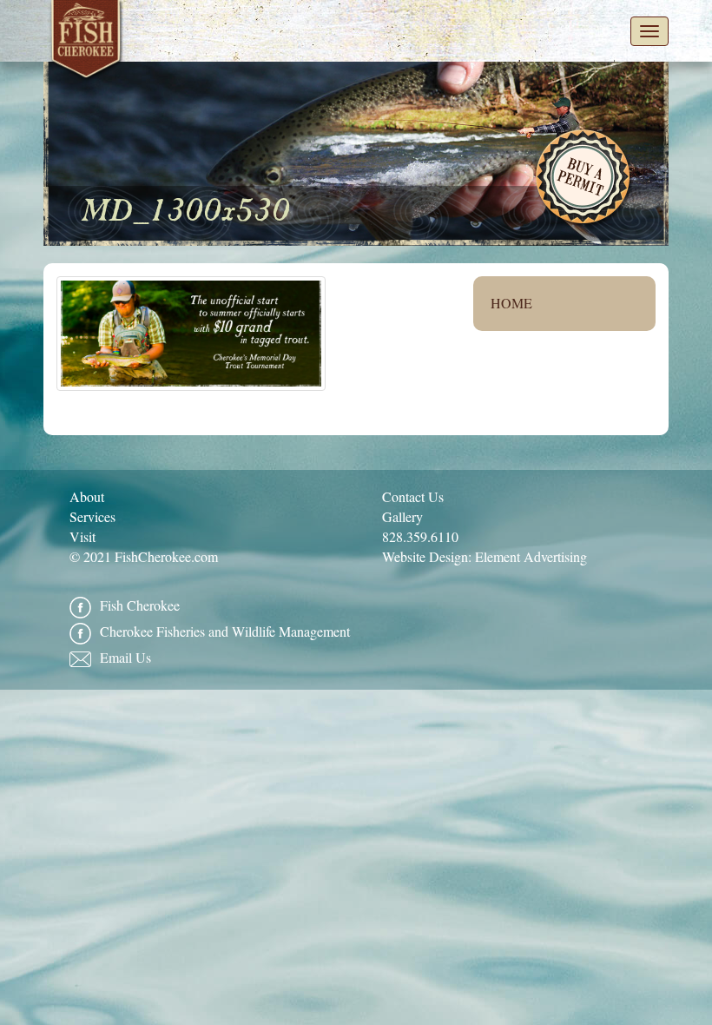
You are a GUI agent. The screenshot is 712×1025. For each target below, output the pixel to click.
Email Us (125, 657)
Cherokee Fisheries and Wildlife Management (225, 631)
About (86, 496)
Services (92, 516)
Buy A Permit (584, 178)
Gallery (402, 516)
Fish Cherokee (87, 42)
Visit (82, 536)
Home (511, 303)
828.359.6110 (420, 536)
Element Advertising (531, 556)
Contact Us (413, 496)
